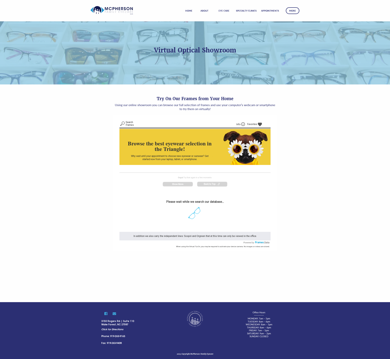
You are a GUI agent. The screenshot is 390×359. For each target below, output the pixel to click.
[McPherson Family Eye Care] (112, 10)
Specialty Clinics (246, 10)
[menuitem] (189, 10)
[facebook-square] (105, 313)
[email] (114, 313)
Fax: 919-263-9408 (111, 343)
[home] (195, 318)
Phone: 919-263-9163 (113, 336)
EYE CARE (224, 10)
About (204, 10)
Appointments (270, 10)
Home (188, 10)
